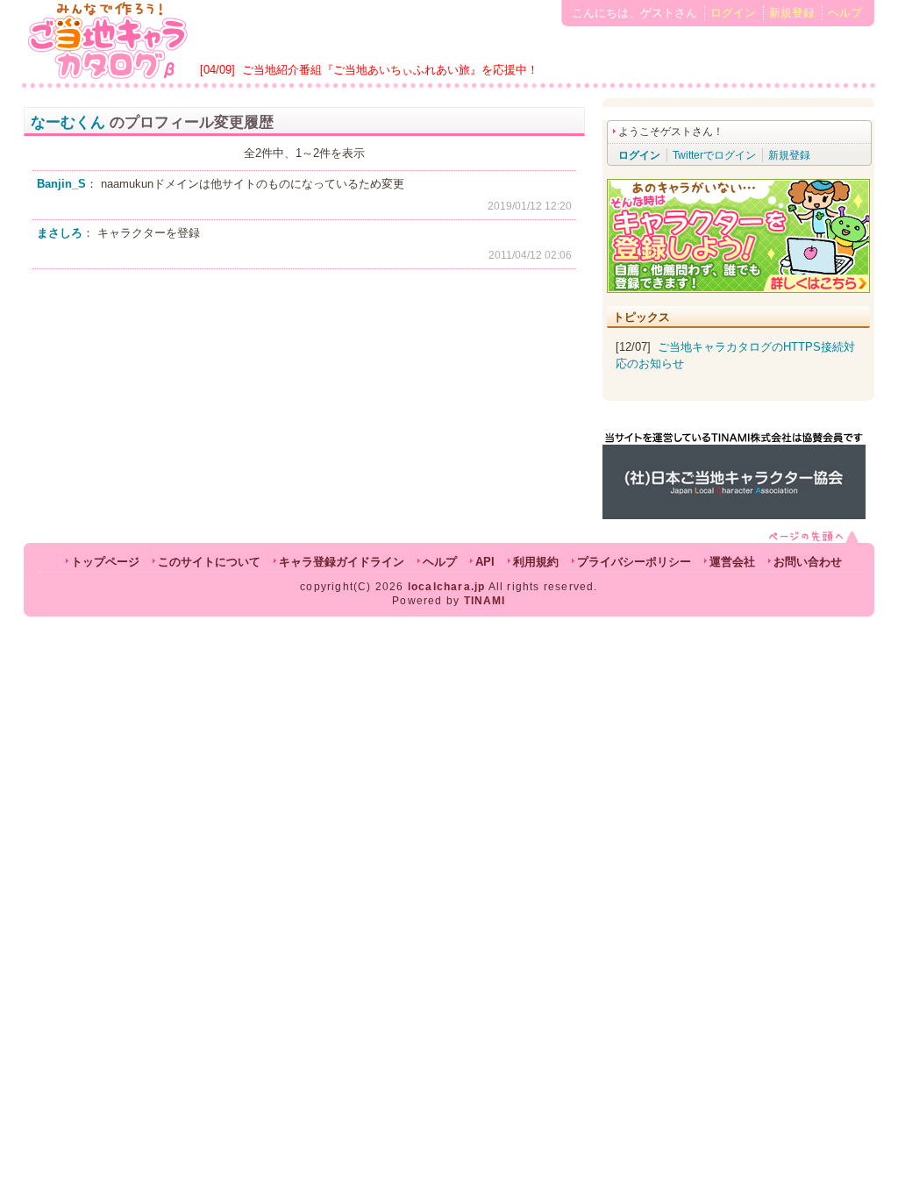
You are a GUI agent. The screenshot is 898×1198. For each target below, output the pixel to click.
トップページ (105, 561)
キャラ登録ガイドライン (341, 561)
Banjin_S (61, 183)
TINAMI (485, 601)
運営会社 (732, 561)
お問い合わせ (807, 561)
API (485, 561)
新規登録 (792, 12)
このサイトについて (209, 561)
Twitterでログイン (714, 155)
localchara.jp (447, 587)
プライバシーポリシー (634, 561)
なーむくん (68, 122)
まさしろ (59, 232)
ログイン (733, 12)
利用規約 (536, 561)
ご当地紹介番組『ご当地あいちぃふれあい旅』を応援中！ (390, 69)
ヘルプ (845, 12)
